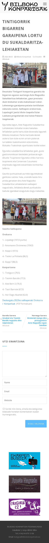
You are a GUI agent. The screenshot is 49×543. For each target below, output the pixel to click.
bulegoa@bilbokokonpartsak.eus (27, 537)
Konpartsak (9, 303)
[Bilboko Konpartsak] (24, 11)
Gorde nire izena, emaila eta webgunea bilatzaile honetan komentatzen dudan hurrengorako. (22, 412)
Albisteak (5, 59)
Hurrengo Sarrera (37, 320)
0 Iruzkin (38, 57)
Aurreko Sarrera (11, 319)
